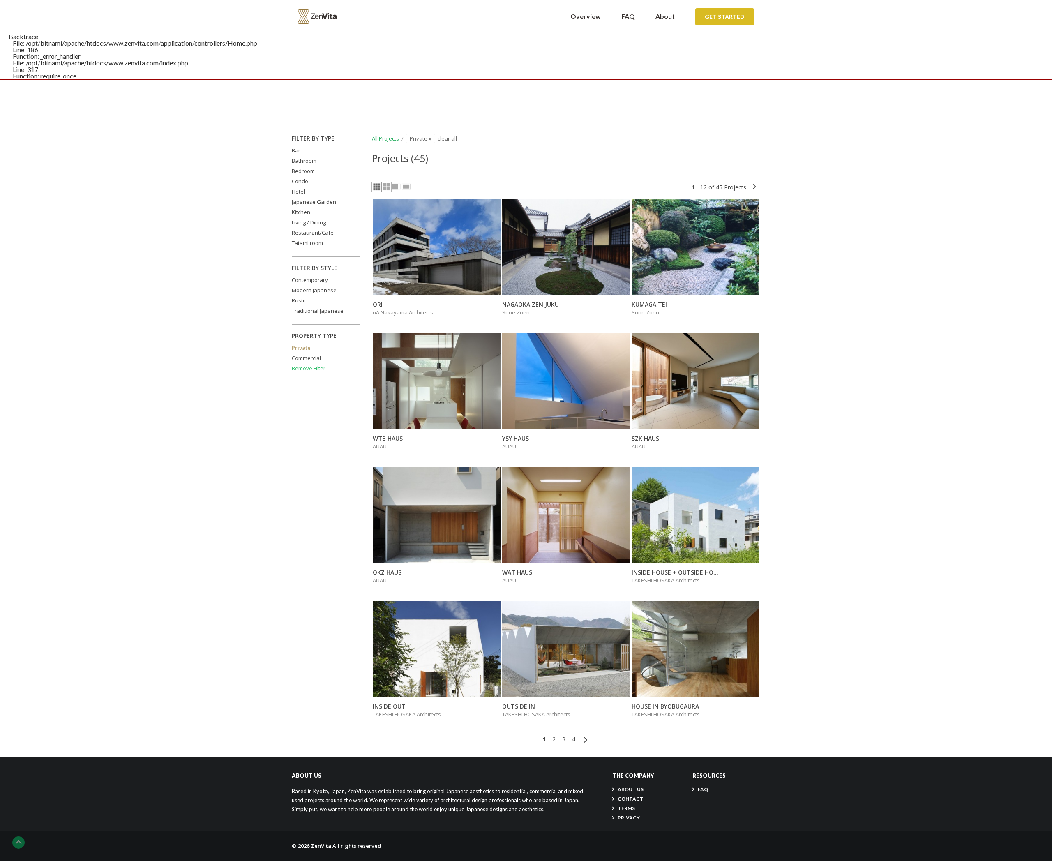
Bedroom (303, 171)
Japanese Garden (314, 201)
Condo (300, 181)
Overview (585, 16)
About (665, 16)
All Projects (385, 138)
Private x (420, 138)
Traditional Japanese (318, 310)
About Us (631, 789)
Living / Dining (309, 222)
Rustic (299, 300)
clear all (447, 138)
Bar (296, 150)
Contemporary (310, 280)
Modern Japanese (314, 290)
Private (301, 347)
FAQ (628, 16)
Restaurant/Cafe (313, 232)
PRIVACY (629, 818)
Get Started (725, 16)
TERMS (626, 808)
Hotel (298, 191)
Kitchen (301, 212)
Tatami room (307, 243)
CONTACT (631, 799)
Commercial (306, 358)
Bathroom (304, 160)
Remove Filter (308, 368)
